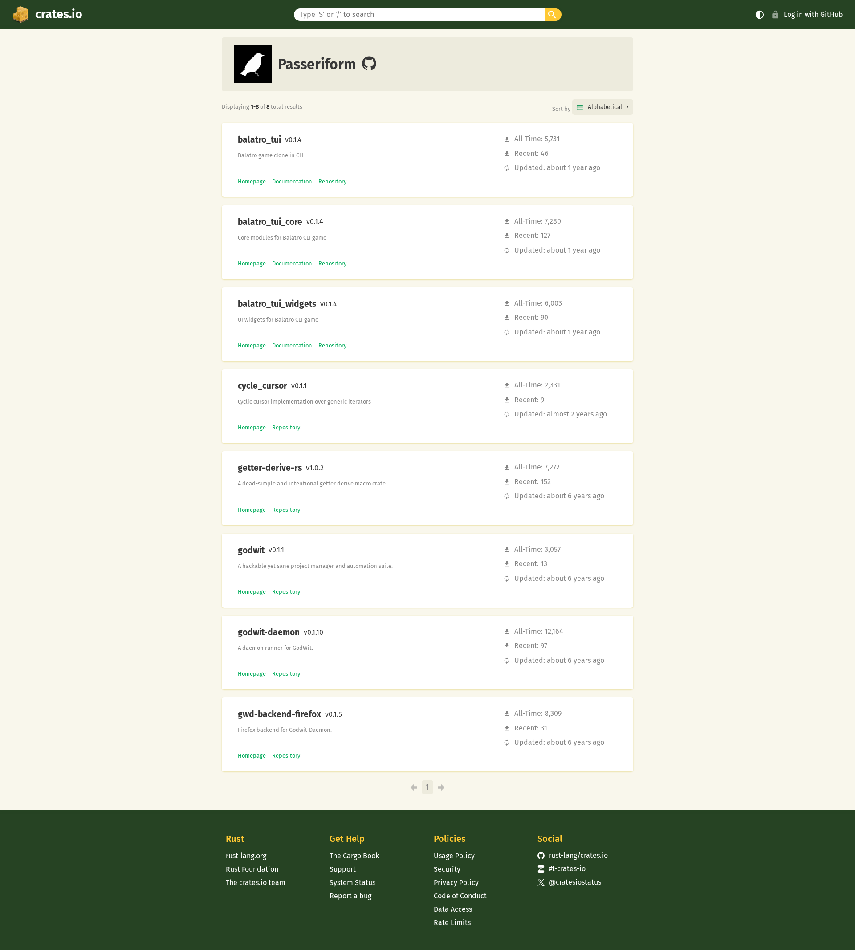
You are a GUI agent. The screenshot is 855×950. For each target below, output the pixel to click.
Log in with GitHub (813, 14)
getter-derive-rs (270, 468)
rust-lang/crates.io (572, 855)
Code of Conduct (460, 896)
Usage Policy (454, 856)
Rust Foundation (252, 869)
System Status (352, 882)
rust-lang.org (246, 856)
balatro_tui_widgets (277, 304)
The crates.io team (255, 882)
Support (343, 869)
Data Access (453, 909)
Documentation (292, 181)
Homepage (252, 181)
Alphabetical (605, 107)
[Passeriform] (369, 64)
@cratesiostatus (569, 882)
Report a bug (350, 896)
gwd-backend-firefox (279, 714)
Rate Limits (452, 922)
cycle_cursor (262, 386)
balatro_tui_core (270, 222)
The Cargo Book (354, 856)
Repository (332, 181)
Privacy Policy (456, 882)
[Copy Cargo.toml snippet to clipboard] (309, 139)
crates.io (58, 14)
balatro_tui (259, 140)
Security (447, 869)
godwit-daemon (269, 632)
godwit (251, 550)
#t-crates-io (561, 868)
